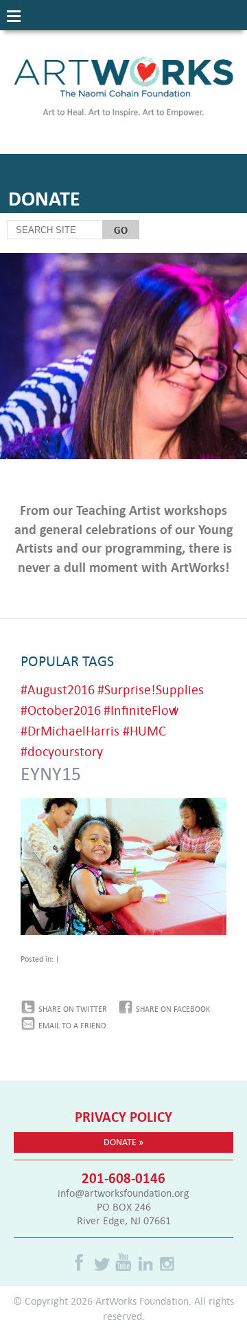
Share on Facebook (173, 1009)
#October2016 (61, 710)
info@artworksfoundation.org (123, 1192)
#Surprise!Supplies (150, 689)
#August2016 (58, 689)
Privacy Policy (123, 1116)
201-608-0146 (123, 1177)
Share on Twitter (72, 1009)
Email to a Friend (72, 1025)
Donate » (123, 1141)
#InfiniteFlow (141, 710)
